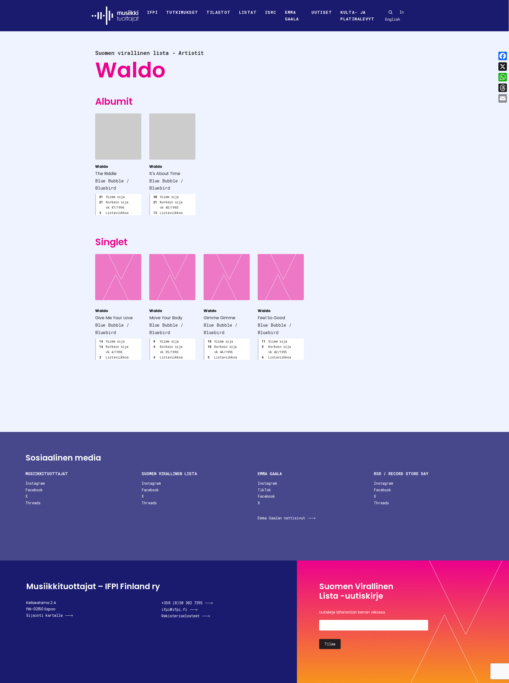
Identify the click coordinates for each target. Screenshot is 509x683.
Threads (33, 502)
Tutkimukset (182, 12)
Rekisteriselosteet (180, 615)
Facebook (34, 489)
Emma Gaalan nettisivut (281, 517)
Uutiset (321, 12)
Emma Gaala (292, 16)
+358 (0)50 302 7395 (182, 602)
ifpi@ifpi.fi (174, 609)
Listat (248, 12)
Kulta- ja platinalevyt (357, 16)
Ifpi (152, 12)
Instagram (35, 483)
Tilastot (218, 12)
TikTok (264, 489)
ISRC (271, 12)
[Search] (390, 12)
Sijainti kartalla (44, 615)
